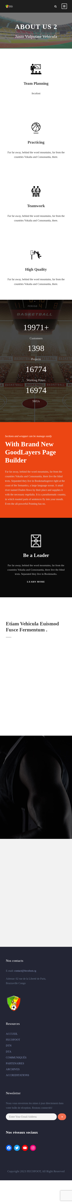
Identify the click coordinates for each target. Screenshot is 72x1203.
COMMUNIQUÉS (16, 1057)
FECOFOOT (13, 1039)
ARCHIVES (13, 1069)
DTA (8, 1051)
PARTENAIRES (15, 1063)
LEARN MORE (36, 581)
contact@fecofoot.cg (25, 970)
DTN (9, 1045)
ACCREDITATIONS (17, 1075)
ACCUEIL (12, 1033)
